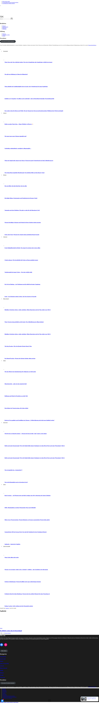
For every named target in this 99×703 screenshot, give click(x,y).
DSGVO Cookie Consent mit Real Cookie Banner (9, 702)
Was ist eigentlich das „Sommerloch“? (13, 470)
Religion (4, 174)
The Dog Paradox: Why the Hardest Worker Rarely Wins (18, 346)
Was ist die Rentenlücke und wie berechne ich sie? (16, 482)
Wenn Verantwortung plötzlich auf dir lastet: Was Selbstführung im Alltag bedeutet (24, 322)
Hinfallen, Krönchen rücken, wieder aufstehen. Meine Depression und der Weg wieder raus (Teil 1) (28, 334)
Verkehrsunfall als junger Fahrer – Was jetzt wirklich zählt (18, 272)
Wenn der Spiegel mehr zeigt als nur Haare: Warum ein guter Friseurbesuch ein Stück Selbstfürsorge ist (29, 160)
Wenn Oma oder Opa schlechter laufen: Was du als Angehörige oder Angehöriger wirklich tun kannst (28, 62)
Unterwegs (5, 236)
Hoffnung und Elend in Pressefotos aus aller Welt (16, 396)
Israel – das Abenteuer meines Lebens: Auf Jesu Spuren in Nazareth (20, 296)
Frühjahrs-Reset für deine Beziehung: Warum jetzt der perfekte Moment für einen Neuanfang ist (27, 593)
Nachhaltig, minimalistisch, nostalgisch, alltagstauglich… (18, 148)
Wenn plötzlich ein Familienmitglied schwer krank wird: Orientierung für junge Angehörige (26, 86)
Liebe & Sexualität (6, 546)
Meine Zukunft (6, 298)
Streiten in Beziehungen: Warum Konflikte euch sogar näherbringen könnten (23, 581)
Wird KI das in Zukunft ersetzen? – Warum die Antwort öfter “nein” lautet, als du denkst (26, 433)
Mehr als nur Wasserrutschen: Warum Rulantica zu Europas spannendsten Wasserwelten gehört (27, 519)
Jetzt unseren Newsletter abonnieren (7, 41)
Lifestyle (4, 113)
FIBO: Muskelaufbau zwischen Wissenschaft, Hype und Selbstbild (20, 507)
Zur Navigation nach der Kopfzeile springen (10, 2)
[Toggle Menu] (0, 49)
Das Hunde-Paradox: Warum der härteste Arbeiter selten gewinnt (20, 358)
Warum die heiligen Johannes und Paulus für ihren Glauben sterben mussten (23, 222)
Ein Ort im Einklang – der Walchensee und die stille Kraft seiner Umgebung (22, 284)
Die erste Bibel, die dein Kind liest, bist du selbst (16, 186)
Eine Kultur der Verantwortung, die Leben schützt (16, 408)
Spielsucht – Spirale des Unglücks (12, 544)
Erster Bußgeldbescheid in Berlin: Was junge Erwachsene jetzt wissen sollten (22, 247)
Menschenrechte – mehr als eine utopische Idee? (16, 383)
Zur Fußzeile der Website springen (8, 3)
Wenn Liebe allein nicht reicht (12, 557)
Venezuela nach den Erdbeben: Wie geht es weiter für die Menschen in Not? (22, 210)
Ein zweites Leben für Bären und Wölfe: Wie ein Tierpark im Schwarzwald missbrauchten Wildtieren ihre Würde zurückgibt (34, 110)
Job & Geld (5, 422)
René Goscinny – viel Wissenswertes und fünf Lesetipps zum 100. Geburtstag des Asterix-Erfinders (28, 495)
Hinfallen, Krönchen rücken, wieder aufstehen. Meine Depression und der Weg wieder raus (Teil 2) (28, 309)
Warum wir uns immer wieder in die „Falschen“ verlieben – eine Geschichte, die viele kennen (26, 569)
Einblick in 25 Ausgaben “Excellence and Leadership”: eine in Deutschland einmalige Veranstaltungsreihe (29, 98)
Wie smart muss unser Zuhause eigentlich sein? (16, 136)
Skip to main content (6, 1)
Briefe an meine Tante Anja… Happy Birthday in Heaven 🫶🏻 (19, 124)
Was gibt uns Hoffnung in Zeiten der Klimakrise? (16, 74)
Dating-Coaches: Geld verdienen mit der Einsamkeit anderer (19, 606)
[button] (8, 695)
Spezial (1, 675)
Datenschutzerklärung (92, 45)
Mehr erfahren (3, 650)
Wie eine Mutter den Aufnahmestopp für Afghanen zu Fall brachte (20, 371)
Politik (4, 360)
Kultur (4, 484)
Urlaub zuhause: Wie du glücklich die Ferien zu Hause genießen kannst (21, 260)
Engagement (5, 51)
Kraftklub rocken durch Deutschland (11, 630)
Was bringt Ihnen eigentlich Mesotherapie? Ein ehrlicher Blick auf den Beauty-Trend (24, 172)
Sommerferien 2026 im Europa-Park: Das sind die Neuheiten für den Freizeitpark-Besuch (26, 532)
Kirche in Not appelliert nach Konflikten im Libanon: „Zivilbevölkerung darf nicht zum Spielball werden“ (30, 420)
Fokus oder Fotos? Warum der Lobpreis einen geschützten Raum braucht (22, 234)
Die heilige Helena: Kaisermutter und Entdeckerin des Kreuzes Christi (21, 198)
